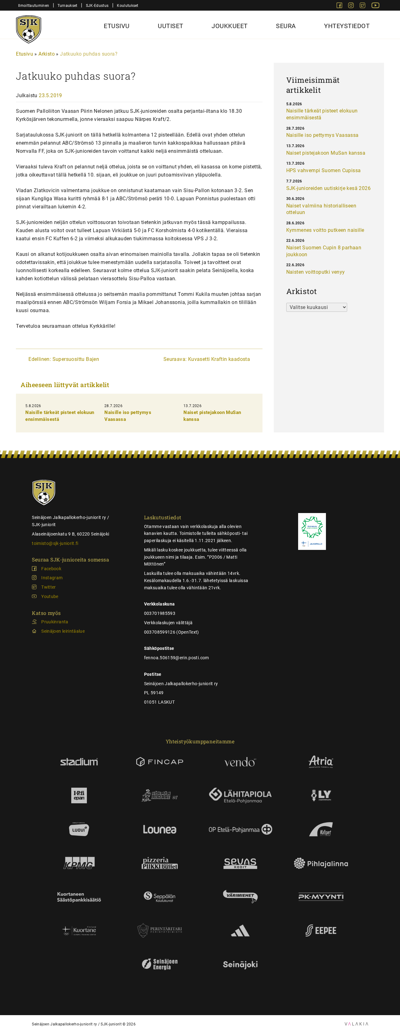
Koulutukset (127, 5)
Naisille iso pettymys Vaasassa (322, 135)
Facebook (51, 568)
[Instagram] (351, 6)
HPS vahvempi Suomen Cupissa (323, 170)
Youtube (49, 596)
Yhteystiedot (347, 26)
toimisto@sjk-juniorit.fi (55, 543)
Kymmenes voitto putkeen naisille (325, 230)
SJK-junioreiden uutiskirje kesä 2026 (328, 188)
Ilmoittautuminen (33, 5)
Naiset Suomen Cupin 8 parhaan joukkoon (324, 251)
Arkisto (46, 54)
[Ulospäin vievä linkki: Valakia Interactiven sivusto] (356, 1024)
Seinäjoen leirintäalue (63, 631)
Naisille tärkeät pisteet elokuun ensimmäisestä (322, 114)
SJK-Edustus (97, 5)
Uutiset (170, 26)
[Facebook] (340, 6)
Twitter (48, 587)
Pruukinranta (54, 621)
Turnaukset (67, 5)
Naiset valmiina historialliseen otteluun (321, 209)
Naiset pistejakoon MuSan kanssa (325, 153)
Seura (286, 26)
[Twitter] (363, 6)
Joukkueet (230, 26)
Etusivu (117, 26)
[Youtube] (375, 6)
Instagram (51, 577)
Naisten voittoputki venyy (315, 272)
